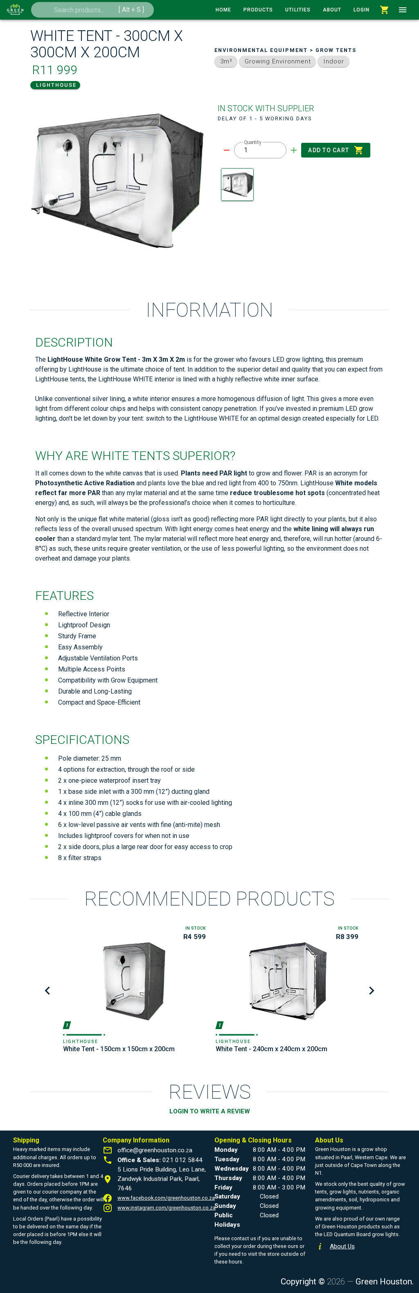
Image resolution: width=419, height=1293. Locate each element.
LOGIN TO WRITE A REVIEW (209, 1111)
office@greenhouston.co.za (154, 1150)
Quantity (252, 142)
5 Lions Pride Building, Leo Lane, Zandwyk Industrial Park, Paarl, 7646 (161, 1179)
